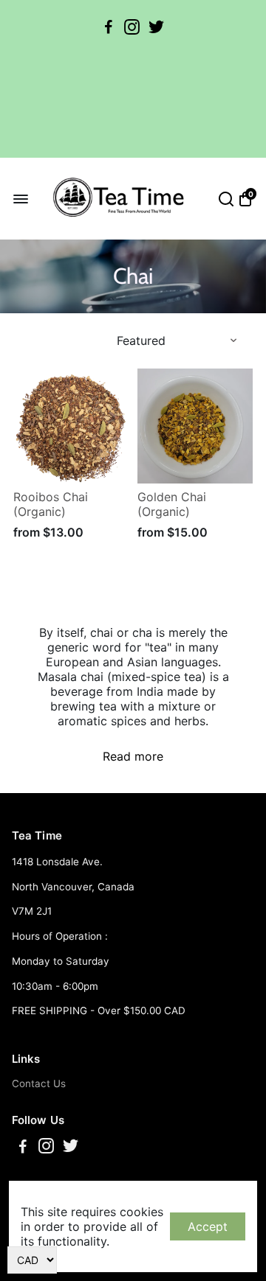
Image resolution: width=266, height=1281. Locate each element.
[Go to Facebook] (108, 27)
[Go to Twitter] (156, 27)
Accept (208, 1226)
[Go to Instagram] (132, 27)
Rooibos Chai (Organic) (50, 504)
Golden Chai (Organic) (171, 504)
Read (117, 756)
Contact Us (39, 1083)
